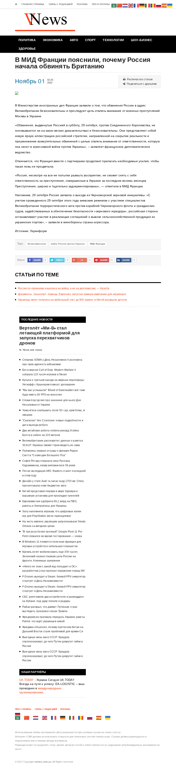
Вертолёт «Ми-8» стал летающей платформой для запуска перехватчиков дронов (49, 335)
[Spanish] (99, 718)
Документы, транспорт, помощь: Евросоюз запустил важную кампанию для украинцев (72, 294)
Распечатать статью (140, 79)
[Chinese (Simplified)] (27, 718)
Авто (74, 40)
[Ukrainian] (108, 718)
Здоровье (27, 48)
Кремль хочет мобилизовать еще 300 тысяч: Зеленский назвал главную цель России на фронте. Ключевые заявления (50, 556)
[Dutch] (36, 718)
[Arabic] (18, 718)
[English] (45, 718)
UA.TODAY (26, 680)
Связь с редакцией (61, 4)
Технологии (113, 40)
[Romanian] (81, 718)
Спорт (90, 40)
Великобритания (37, 244)
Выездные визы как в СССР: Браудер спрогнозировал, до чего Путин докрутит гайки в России (52, 642)
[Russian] (18, 713)
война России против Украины (68, 244)
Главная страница (32, 4)
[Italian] (72, 718)
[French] (54, 718)
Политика (27, 40)
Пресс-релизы (101, 4)
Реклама (82, 4)
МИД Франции (97, 244)
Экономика (53, 40)
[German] (63, 718)
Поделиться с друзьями (142, 83)
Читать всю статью (32, 350)
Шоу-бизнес (141, 40)
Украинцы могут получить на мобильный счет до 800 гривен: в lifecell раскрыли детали (72, 299)
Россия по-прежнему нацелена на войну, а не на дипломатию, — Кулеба (63, 288)
